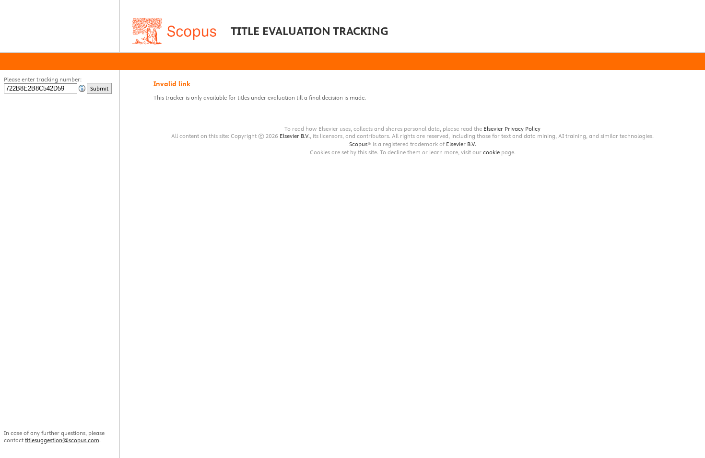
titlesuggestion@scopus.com (62, 440)
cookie (491, 152)
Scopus (358, 144)
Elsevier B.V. (295, 135)
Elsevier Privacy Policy (511, 128)
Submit (99, 88)
